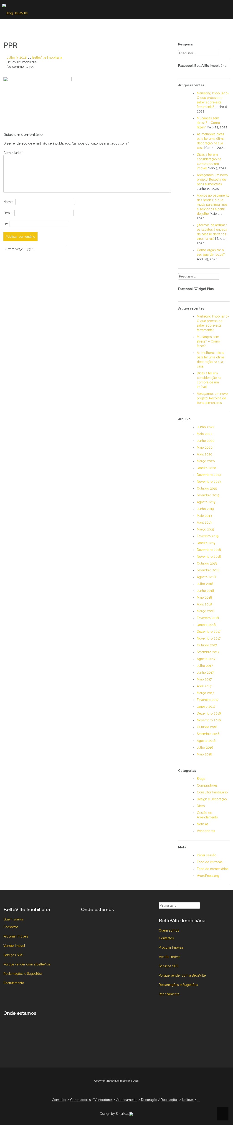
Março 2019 (205, 529)
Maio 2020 (205, 447)
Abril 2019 (204, 522)
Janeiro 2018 (206, 625)
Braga (201, 778)
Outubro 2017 (207, 645)
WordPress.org (208, 876)
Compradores (47, 26)
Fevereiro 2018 (208, 618)
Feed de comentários (212, 869)
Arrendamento (115, 26)
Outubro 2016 (207, 727)
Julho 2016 (205, 747)
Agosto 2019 (206, 502)
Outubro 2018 (207, 563)
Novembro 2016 (209, 720)
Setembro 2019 (208, 495)
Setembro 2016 (208, 734)
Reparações (179, 26)
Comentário (13, 153)
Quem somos (13, 919)
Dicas (201, 806)
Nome (9, 202)
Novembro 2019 (209, 481)
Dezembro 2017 (208, 631)
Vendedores (80, 26)
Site (6, 224)
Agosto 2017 (206, 659)
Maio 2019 (204, 516)
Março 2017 (205, 693)
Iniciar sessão (206, 855)
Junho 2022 (205, 427)
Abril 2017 (204, 686)
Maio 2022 (204, 434)
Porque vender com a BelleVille (26, 964)
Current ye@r (14, 249)
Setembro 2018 (208, 570)
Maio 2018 (204, 597)
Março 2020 (206, 461)
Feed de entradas (210, 862)
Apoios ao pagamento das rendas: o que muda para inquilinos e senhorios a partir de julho (213, 204)
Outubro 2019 (207, 488)
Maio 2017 (204, 679)
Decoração (148, 26)
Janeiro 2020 (206, 468)
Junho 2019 (205, 509)
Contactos (10, 927)
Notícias (207, 26)
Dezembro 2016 (209, 713)
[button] (223, 27)
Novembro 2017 (208, 638)
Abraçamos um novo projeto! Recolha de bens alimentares (212, 179)
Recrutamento (13, 983)
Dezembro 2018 (209, 550)
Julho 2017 (205, 666)
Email (8, 213)
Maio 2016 (204, 754)
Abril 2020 (204, 454)
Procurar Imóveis (15, 936)
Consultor (16, 26)
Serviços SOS (13, 955)
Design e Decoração (212, 799)
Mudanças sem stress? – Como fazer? (208, 122)
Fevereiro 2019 (208, 536)
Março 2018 (205, 611)
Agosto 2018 (206, 577)
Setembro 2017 (208, 652)
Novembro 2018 (209, 556)
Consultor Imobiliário (212, 792)
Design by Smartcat (114, 1113)
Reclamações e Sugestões (23, 973)
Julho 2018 (205, 584)
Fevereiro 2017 (207, 700)
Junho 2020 (206, 440)
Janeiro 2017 (206, 706)
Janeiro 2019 (206, 543)
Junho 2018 (205, 590)
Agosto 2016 (206, 740)
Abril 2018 (204, 604)
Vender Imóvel (14, 946)
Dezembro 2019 (209, 475)
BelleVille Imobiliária (47, 57)
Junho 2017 (205, 672)
